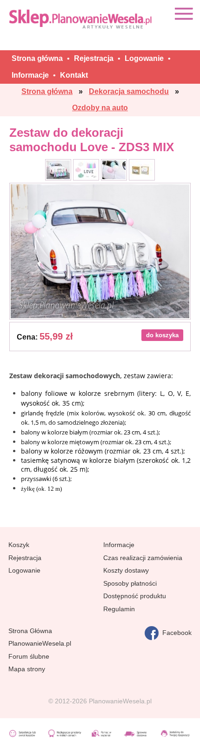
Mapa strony (26, 669)
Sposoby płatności (130, 583)
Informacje (118, 544)
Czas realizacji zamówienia (142, 557)
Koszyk (18, 544)
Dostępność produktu (134, 596)
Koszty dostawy (126, 570)
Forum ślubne (28, 656)
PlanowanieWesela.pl (39, 643)
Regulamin (119, 609)
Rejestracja (24, 557)
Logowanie (24, 570)
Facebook (175, 632)
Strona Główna (30, 630)
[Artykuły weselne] (81, 19)
